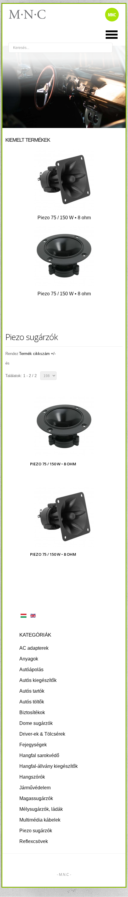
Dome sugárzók (36, 723)
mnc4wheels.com (31, 14)
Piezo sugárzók (35, 830)
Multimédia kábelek (39, 819)
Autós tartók (31, 691)
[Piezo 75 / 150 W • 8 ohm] (64, 208)
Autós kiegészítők (38, 680)
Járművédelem (35, 787)
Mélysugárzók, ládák (41, 809)
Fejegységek (33, 744)
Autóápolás (31, 669)
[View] (66, 433)
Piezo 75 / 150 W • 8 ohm (64, 217)
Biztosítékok (32, 712)
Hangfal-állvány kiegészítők (48, 766)
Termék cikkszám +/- (37, 353)
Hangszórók (32, 776)
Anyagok (28, 658)
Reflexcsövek (33, 841)
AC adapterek (34, 648)
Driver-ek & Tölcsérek (42, 734)
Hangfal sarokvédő (39, 755)
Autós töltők (31, 701)
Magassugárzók (36, 798)
